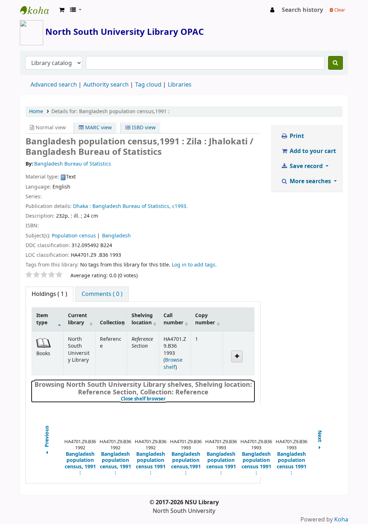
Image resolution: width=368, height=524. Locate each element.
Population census (74, 236)
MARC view (98, 127)
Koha (341, 519)
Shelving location (142, 319)
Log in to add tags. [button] (194, 265)
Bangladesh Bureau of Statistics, (131, 206)
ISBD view (143, 127)
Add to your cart (312, 151)
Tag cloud (148, 84)
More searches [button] (310, 181)
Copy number (205, 319)
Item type (42, 319)
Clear (339, 9)
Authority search (106, 84)
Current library (77, 319)
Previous (47, 437)
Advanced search (54, 84)
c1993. (180, 206)
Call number (173, 319)
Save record (306, 166)
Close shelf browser (167, 399)
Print (296, 136)
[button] (61, 10)
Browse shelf (173, 363)
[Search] (335, 63)
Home (36, 111)
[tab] (102, 294)
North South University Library (38, 10)
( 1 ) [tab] (49, 294)
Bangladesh (116, 236)
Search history (302, 10)
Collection (112, 322)
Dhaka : (82, 206)
